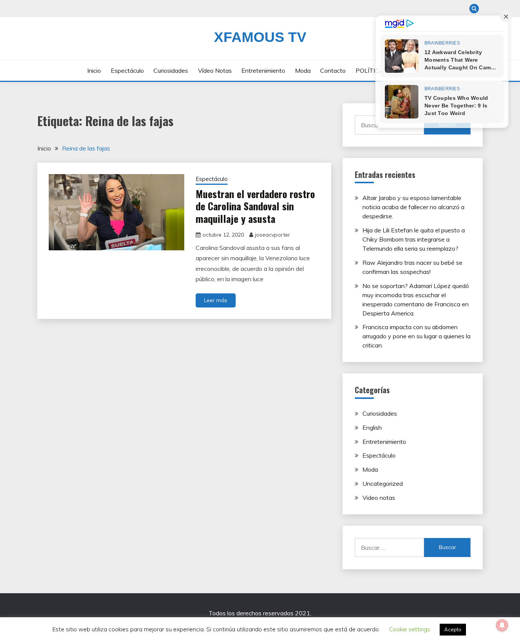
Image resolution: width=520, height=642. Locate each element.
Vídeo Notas (215, 70)
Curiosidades (170, 70)
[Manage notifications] (502, 625)
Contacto (333, 70)
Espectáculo (127, 70)
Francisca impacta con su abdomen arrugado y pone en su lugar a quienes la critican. (416, 336)
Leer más (215, 300)
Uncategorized (382, 483)
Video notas (378, 497)
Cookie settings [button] (409, 629)
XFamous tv (260, 37)
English (372, 427)
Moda (303, 70)
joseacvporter (272, 234)
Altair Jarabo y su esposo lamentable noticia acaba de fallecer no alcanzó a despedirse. (413, 207)
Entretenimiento (263, 70)
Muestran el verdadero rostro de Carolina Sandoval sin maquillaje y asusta (255, 206)
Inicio (94, 70)
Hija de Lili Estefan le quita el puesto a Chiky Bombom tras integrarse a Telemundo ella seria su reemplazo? (413, 239)
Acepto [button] (452, 629)
